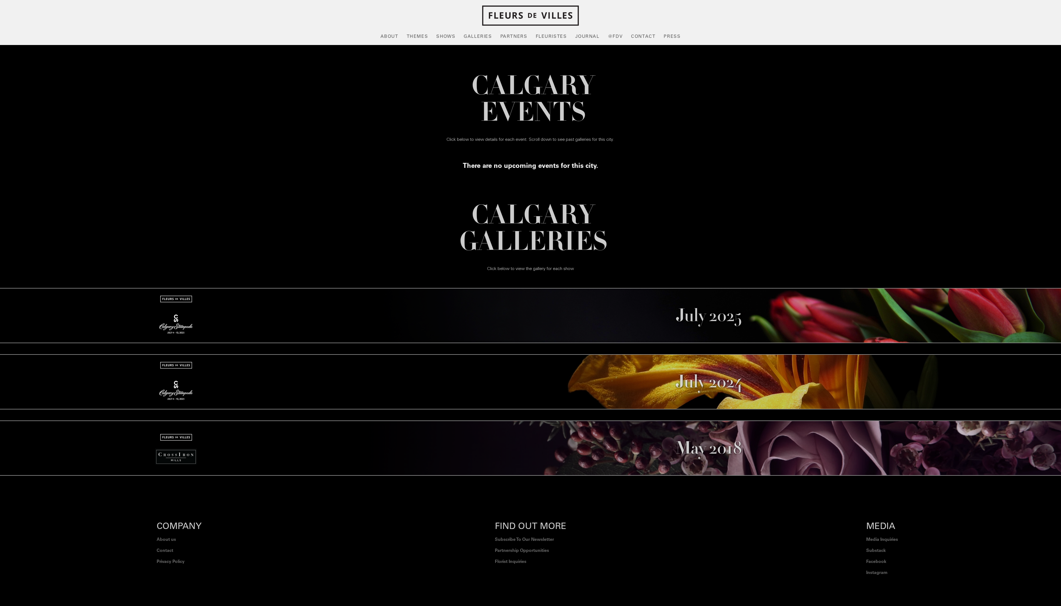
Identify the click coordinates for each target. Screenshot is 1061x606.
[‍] (882, 586)
